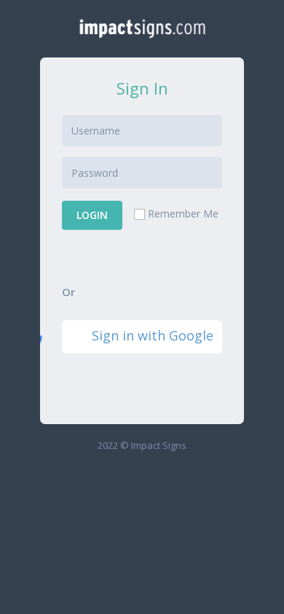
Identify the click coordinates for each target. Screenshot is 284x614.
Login (92, 215)
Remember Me (183, 213)
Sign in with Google (152, 335)
